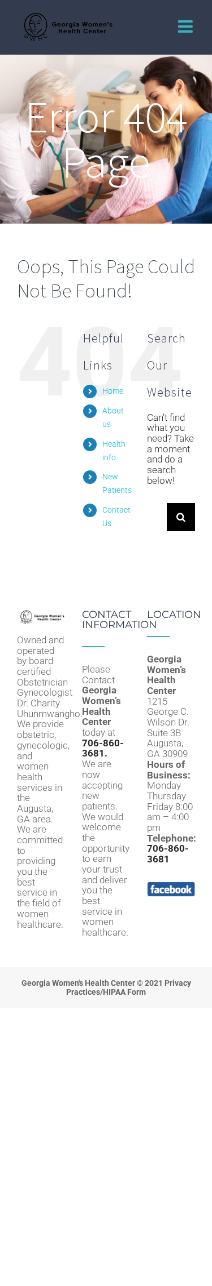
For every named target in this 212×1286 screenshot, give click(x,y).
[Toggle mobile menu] (186, 26)
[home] (41, 614)
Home (112, 390)
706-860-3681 (168, 854)
